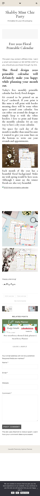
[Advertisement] (20, 474)
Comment (7, 393)
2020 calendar (9, 296)
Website (5, 383)
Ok (13, 493)
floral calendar (21, 296)
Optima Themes (26, 449)
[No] (37, 488)
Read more (24, 493)
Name (5, 363)
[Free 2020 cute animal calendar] (33, 308)
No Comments (20, 301)
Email (5, 373)
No (17, 493)
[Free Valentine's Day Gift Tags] (7, 308)
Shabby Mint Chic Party (20, 14)
